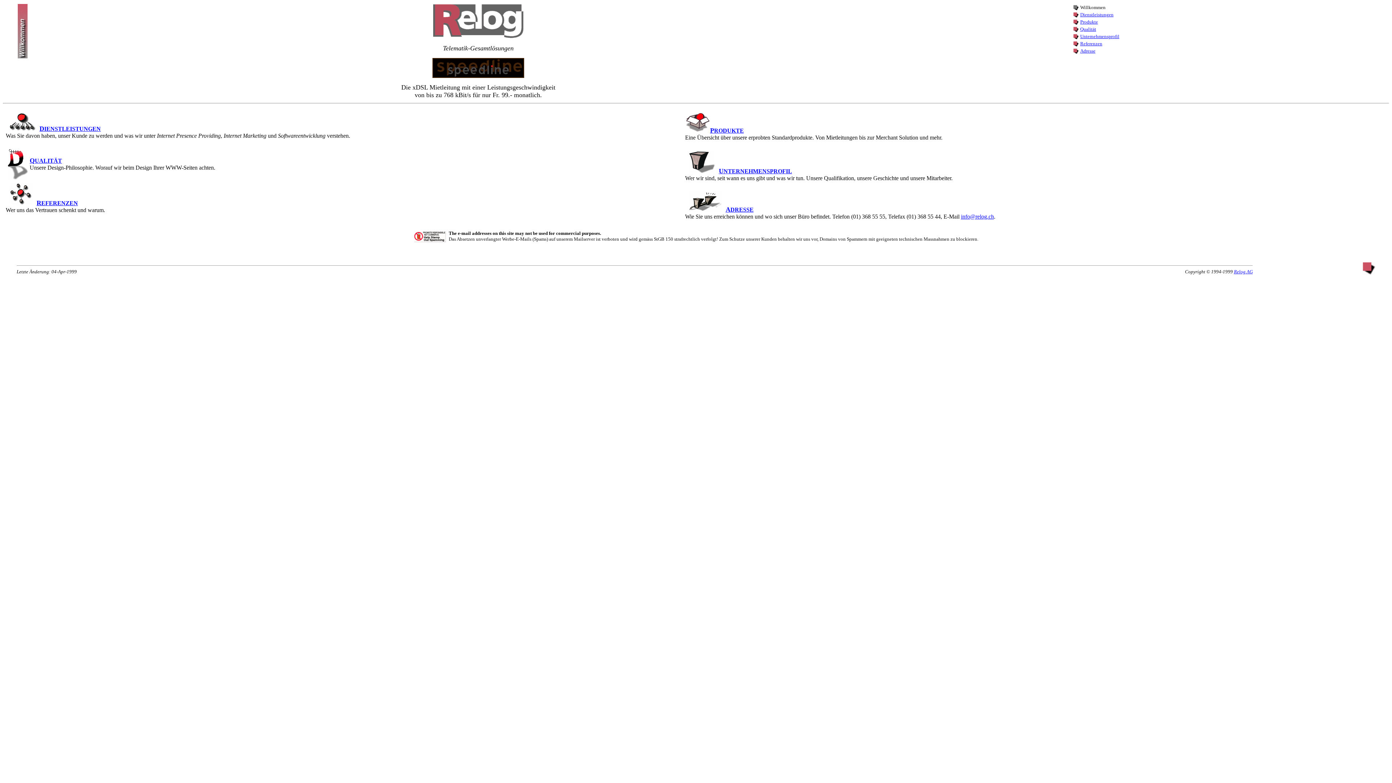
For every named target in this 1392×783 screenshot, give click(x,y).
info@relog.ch (977, 217)
